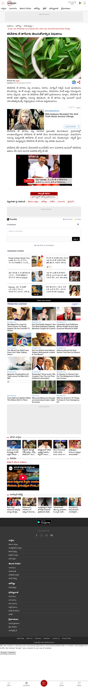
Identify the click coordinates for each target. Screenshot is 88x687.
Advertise (38, 638)
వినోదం (52, 202)
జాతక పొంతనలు (14, 611)
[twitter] (41, 535)
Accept (3, 653)
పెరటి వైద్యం (28, 26)
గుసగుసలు (12, 568)
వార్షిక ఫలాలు (13, 607)
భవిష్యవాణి (53, 8)
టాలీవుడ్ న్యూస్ (14, 575)
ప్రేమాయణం (65, 8)
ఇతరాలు (10, 26)
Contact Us (56, 638)
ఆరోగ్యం (37, 8)
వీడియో (13, 458)
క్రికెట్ (44, 8)
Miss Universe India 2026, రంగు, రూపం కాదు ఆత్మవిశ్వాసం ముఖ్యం (60, 452)
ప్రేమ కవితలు (13, 627)
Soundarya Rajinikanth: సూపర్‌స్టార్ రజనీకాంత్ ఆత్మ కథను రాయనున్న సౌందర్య (75, 510)
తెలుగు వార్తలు (33, 202)
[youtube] (47, 535)
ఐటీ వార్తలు (12, 559)
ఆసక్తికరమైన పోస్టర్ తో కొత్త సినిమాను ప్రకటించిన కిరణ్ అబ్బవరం (45, 510)
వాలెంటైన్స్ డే (13, 631)
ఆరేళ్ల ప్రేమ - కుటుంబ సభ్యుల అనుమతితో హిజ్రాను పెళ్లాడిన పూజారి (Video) (75, 452)
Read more (29, 181)
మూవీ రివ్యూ (13, 579)
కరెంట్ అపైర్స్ (13, 552)
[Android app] (44, 522)
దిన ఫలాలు (12, 596)
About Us (29, 638)
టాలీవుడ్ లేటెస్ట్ (16, 494)
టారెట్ (11, 614)
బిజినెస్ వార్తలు (13, 555)
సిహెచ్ (18, 81)
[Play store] (80, 3)
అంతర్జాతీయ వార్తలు (15, 548)
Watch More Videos (17, 462)
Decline (12, 653)
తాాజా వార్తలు (15, 437)
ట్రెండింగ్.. (71, 202)
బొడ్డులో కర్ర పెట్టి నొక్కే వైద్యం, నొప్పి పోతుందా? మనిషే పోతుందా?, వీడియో (28, 452)
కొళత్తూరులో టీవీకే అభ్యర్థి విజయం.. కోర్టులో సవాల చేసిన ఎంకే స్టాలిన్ (44, 452)
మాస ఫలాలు (13, 604)
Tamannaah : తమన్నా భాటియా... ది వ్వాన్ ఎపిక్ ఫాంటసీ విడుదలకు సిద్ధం (60, 510)
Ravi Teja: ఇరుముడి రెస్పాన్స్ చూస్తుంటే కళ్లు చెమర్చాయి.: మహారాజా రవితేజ (13, 510)
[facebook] (36, 535)
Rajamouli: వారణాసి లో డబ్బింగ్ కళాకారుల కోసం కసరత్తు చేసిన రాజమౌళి (29, 510)
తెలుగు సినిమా (25, 8)
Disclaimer (46, 638)
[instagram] (52, 535)
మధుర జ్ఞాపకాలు (14, 623)
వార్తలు (3, 8)
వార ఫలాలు (12, 600)
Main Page (20, 638)
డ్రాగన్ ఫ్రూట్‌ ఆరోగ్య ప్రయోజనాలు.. (44, 197)
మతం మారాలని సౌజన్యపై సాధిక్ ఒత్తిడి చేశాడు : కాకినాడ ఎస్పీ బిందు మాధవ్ (13, 452)
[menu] (3, 3)
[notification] (84, 3)
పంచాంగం (13, 8)
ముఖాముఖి (12, 571)
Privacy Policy (66, 638)
